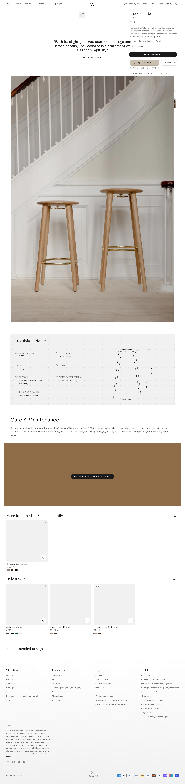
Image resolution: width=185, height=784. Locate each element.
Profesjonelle (44, 4)
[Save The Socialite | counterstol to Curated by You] (43, 557)
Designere (10, 692)
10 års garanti (147, 696)
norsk (153, 4)
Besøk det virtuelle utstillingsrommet (22, 696)
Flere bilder (160, 41)
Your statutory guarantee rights (154, 717)
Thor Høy (63, 369)
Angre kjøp (57, 700)
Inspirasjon (57, 4)
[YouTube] (18, 762)
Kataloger (10, 688)
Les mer (133, 41)
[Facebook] (7, 762)
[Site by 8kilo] (21, 776)
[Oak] (7, 570)
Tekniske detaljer (146, 41)
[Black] (12, 633)
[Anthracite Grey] (7, 633)
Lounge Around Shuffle (106, 627)
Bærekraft (10, 684)
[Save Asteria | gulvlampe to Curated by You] (43, 620)
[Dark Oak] (12, 570)
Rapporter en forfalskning (152, 704)
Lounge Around (60, 627)
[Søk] (176, 4)
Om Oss (18, 4)
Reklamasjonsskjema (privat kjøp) (66, 688)
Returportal (57, 684)
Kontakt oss (57, 675)
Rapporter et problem (150, 708)
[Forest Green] (16, 633)
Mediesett (99, 688)
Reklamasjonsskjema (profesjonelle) (110, 704)
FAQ (54, 679)
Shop (9, 4)
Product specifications (28, 396)
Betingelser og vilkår (150, 692)
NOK (145, 4)
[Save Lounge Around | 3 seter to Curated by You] (87, 620)
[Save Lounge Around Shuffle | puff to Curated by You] (131, 620)
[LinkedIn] (24, 762)
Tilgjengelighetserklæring (152, 700)
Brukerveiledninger (60, 692)
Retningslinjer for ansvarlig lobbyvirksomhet (160, 688)
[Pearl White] (20, 633)
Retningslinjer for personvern (153, 679)
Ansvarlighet (30, 4)
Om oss (9, 675)
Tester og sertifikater (104, 696)
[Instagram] (13, 762)
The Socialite (17, 564)
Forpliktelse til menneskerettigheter (156, 684)
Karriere (9, 679)
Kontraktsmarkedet (103, 684)
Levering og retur (148, 675)
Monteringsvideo (59, 696)
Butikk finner (11, 700)
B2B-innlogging (101, 679)
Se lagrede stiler (169, 63)
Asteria (14, 627)
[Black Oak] (16, 570)
